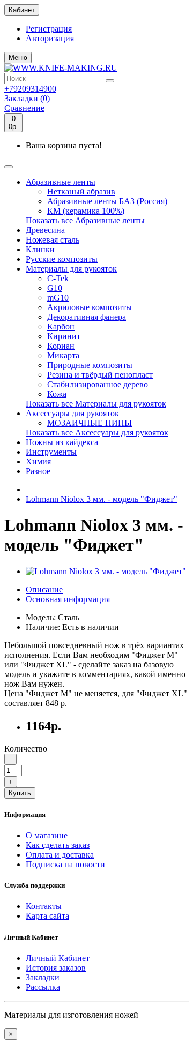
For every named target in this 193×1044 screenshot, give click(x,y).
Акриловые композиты (89, 307)
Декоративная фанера (86, 316)
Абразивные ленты (60, 181)
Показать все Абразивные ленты (85, 220)
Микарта (63, 355)
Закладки (43, 977)
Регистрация (49, 28)
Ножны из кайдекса (62, 442)
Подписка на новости (65, 864)
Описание (44, 589)
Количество (25, 748)
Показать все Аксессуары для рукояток (97, 432)
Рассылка (43, 987)
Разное (38, 471)
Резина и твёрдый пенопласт (100, 374)
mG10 (58, 297)
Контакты (44, 906)
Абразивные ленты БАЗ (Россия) (107, 201)
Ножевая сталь (52, 239)
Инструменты (51, 451)
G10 (54, 287)
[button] (18, 57)
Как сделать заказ (58, 845)
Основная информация (68, 599)
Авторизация (50, 38)
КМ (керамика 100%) (85, 210)
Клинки (40, 249)
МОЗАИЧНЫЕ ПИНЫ (89, 422)
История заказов (56, 967)
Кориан (61, 345)
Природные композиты (89, 365)
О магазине (47, 835)
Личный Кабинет (58, 958)
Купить (20, 793)
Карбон (61, 326)
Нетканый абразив (81, 191)
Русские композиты (62, 259)
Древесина (45, 230)
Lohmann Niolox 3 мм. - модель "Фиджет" (101, 499)
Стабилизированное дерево (97, 384)
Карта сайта (47, 915)
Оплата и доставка (60, 854)
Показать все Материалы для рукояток (96, 403)
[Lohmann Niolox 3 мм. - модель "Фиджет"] (106, 571)
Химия (38, 461)
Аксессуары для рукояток (72, 413)
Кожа (56, 394)
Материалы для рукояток (71, 268)
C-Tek (58, 278)
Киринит (63, 336)
